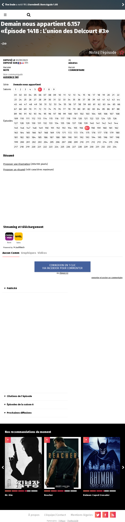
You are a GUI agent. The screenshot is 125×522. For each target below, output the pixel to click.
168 (46, 132)
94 (40, 113)
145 (16, 128)
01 (15, 95)
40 (98, 99)
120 (80, 118)
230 (91, 146)
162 (116, 128)
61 (94, 104)
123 (97, 118)
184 (34, 137)
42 (108, 99)
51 (45, 104)
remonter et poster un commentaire (106, 278)
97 (54, 113)
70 (30, 109)
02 (20, 95)
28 (40, 99)
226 (68, 146)
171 (64, 132)
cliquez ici (63, 273)
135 (62, 123)
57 (75, 104)
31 (54, 99)
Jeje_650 (11, 4)
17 (94, 95)
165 (28, 132)
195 (99, 137)
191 (75, 137)
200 (22, 142)
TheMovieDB (72, 521)
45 (15, 104)
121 (86, 118)
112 (33, 118)
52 (50, 104)
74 (49, 109)
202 (34, 142)
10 (59, 95)
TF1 (26, 63)
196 (105, 137)
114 (45, 118)
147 (28, 128)
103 (87, 113)
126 (115, 118)
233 (109, 146)
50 (40, 104)
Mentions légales (82, 514)
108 (117, 113)
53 (55, 104)
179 (111, 132)
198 (117, 137)
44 (118, 99)
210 (81, 142)
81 (84, 109)
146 (22, 128)
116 (56, 118)
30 (50, 99)
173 (75, 132)
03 (25, 95)
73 (45, 109)
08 (50, 95)
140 (92, 123)
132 (45, 123)
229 (86, 146)
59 (84, 104)
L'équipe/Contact (55, 514)
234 (115, 146)
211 (87, 142)
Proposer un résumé (14, 169)
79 (74, 109)
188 (58, 137)
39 (93, 99)
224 (56, 146)
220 (33, 146)
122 (91, 118)
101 (76, 113)
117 (62, 118)
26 (30, 99)
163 (16, 132)
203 (40, 142)
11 (64, 95)
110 (22, 118)
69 (25, 109)
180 (117, 132)
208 (70, 142)
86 (108, 109)
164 (22, 132)
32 (59, 99)
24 (20, 99)
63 (104, 104)
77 (64, 109)
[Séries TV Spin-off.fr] (18, 15)
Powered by (8, 247)
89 (15, 113)
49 (35, 104)
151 (52, 128)
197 (111, 137)
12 (69, 95)
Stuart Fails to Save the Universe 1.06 (50, 4)
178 (105, 132)
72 (40, 109)
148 (34, 128)
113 (39, 118)
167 (40, 132)
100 (70, 113)
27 (35, 99)
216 (116, 142)
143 (110, 123)
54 (60, 104)
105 (99, 113)
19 (103, 95)
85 (103, 109)
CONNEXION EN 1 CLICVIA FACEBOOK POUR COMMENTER (62, 267)
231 (97, 146)
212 (93, 142)
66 (119, 104)
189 (64, 137)
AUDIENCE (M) (11, 77)
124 (103, 118)
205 (52, 142)
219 (27, 146)
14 (79, 95)
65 (114, 104)
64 (109, 104)
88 (118, 109)
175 (87, 132)
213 (99, 142)
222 (45, 146)
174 (81, 132)
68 (20, 109)
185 (40, 137)
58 (79, 104)
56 (70, 104)
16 (89, 95)
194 (93, 137)
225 (62, 146)
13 (74, 95)
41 (103, 99)
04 (30, 95)
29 (45, 99)
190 (70, 137)
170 (58, 132)
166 (34, 132)
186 (46, 137)
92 (30, 113)
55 (65, 104)
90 (20, 113)
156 (81, 128)
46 (20, 104)
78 (69, 109)
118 (68, 118)
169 (52, 132)
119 (74, 118)
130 (33, 123)
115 (51, 118)
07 (45, 95)
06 (40, 95)
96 (50, 113)
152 (58, 128)
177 (99, 132)
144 (116, 123)
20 (108, 95)
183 (27, 137)
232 (103, 146)
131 (39, 123)
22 (118, 95)
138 (80, 123)
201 (28, 142)
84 (98, 109)
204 (46, 142)
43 (113, 99)
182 (22, 137)
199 (16, 142)
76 (59, 109)
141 (98, 123)
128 (22, 123)
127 (16, 123)
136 (68, 123)
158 (93, 128)
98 (59, 113)
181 (16, 137)
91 (25, 113)
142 (104, 123)
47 (25, 104)
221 (39, 146)
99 (64, 113)
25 (25, 99)
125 (109, 118)
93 (35, 113)
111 (27, 118)
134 (56, 123)
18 (98, 95)
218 (22, 146)
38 (89, 99)
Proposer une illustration (16, 164)
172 (70, 132)
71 (35, 109)
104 (94, 113)
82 (89, 109)
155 (75, 128)
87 (113, 109)
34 (69, 99)
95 (45, 113)
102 (81, 113)
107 (111, 113)
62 (99, 104)
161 (110, 128)
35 (74, 99)
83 (93, 109)
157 (87, 128)
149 (41, 128)
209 (76, 142)
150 (47, 128)
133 (50, 123)
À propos (33, 514)
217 (16, 146)
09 (54, 95)
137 (74, 123)
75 (54, 109)
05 (35, 95)
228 (80, 146)
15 (84, 95)
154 (69, 128)
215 (110, 142)
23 (15, 99)
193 (87, 137)
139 (86, 123)
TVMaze (61, 521)
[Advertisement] (30, 197)
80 (79, 109)
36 (79, 99)
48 (30, 104)
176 (93, 132)
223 (50, 146)
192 (81, 137)
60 (89, 104)
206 (58, 142)
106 (105, 113)
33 (64, 99)
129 (27, 123)
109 (16, 118)
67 (15, 109)
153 (63, 128)
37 (84, 99)
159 (99, 128)
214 (105, 142)
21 (113, 95)
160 (105, 128)
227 (74, 146)
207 (64, 142)
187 (52, 137)
